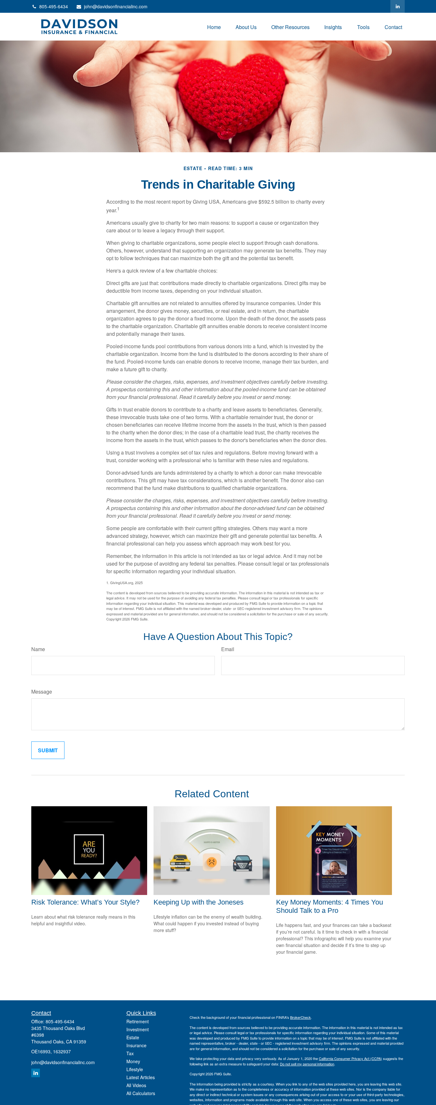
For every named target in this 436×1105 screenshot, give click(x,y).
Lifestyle (134, 1069)
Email (227, 649)
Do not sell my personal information (307, 1063)
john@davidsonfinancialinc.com (115, 6)
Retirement (137, 1021)
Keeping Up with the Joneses (199, 902)
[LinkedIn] (397, 6)
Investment (137, 1029)
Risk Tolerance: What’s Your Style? (85, 902)
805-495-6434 (53, 6)
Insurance (136, 1045)
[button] (214, 26)
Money (133, 1061)
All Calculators (140, 1093)
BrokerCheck (300, 1017)
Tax (130, 1053)
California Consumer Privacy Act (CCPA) (350, 1058)
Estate (132, 1037)
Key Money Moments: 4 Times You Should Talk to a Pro (329, 906)
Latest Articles (140, 1077)
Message (41, 691)
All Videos (136, 1085)
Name (38, 649)
